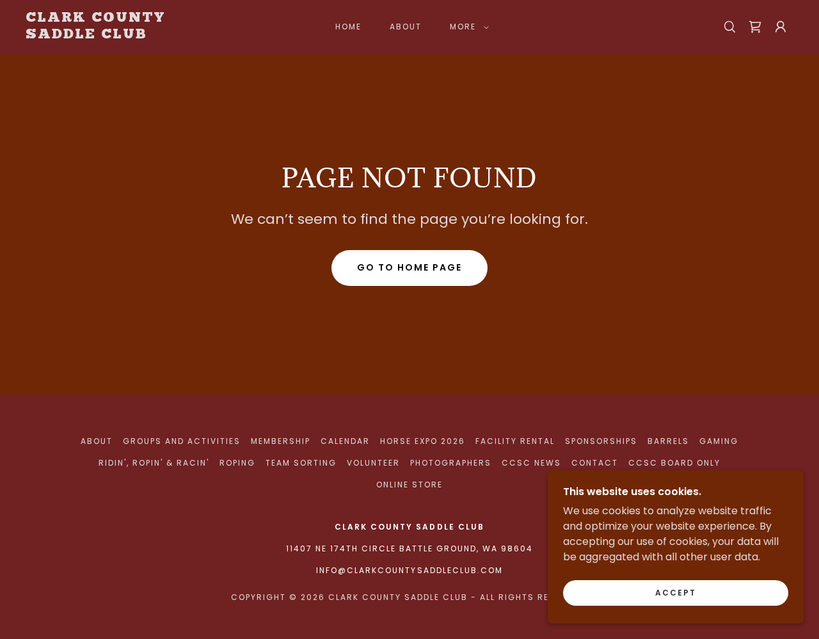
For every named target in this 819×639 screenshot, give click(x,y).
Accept (675, 592)
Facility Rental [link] (515, 441)
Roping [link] (237, 462)
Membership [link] (280, 441)
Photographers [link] (450, 462)
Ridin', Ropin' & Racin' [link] (154, 462)
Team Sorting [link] (301, 462)
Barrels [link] (668, 441)
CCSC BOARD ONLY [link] (674, 462)
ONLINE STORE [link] (409, 484)
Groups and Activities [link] (182, 441)
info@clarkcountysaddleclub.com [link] (409, 570)
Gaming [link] (718, 441)
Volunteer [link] (373, 462)
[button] (466, 27)
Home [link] (348, 26)
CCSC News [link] (531, 462)
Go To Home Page (409, 267)
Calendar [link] (345, 441)
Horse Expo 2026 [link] (422, 441)
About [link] (406, 26)
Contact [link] (594, 462)
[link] (130, 35)
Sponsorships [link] (601, 441)
